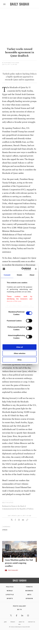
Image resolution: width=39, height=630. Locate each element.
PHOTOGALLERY (13, 570)
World (10, 591)
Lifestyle (10, 594)
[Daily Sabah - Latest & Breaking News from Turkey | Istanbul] (19, 4)
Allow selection (19, 353)
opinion (4, 530)
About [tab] (32, 275)
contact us (31, 621)
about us (21, 621)
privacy (13, 621)
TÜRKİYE (29, 587)
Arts (29, 594)
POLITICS (9, 587)
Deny (19, 360)
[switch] (29, 320)
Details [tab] (19, 275)
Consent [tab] (7, 275)
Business (29, 591)
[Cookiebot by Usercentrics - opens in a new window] (23, 268)
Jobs (5, 621)
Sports (10, 598)
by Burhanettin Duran (10, 62)
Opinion (29, 598)
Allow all (19, 347)
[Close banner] (36, 269)
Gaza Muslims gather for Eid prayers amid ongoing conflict (19, 563)
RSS (19, 624)
